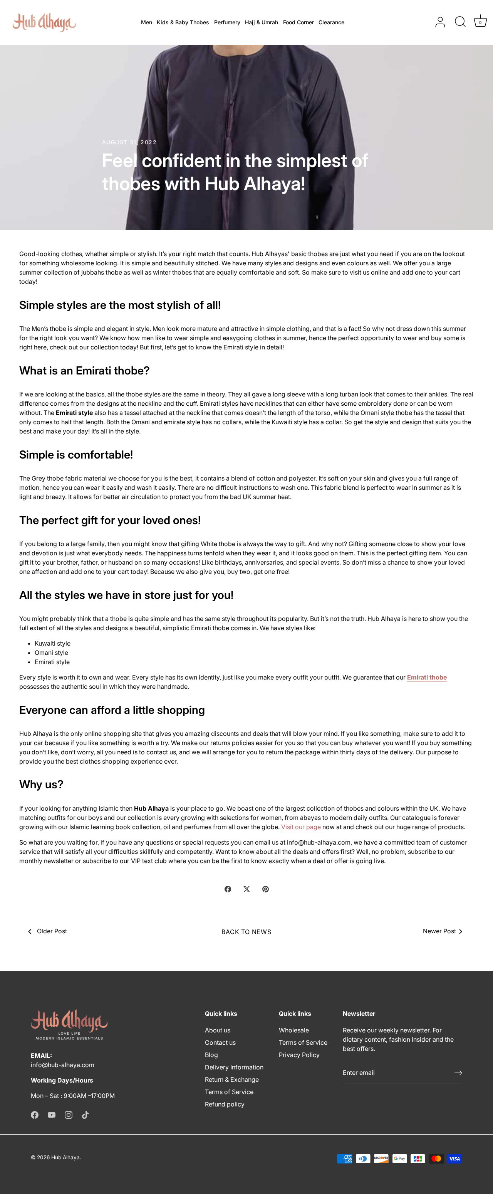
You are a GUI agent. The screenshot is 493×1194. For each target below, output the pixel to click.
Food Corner (298, 22)
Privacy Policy (299, 1055)
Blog (211, 1055)
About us (217, 1030)
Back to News (246, 932)
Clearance (331, 22)
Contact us (220, 1042)
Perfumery (227, 22)
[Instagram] (68, 1114)
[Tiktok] (85, 1114)
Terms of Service (229, 1092)
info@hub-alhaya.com (62, 1065)
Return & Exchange (232, 1079)
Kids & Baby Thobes (183, 22)
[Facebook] (35, 1114)
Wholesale (294, 1030)
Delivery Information (234, 1067)
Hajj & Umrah (261, 22)
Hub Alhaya (65, 1157)
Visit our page (301, 827)
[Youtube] (51, 1114)
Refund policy (225, 1104)
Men (146, 22)
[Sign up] (458, 1073)
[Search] (460, 22)
